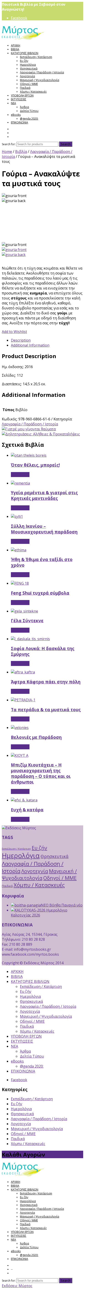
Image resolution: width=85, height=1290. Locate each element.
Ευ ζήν (24, 61)
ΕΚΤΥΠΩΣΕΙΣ (18, 99)
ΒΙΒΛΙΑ (15, 49)
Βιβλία (21, 151)
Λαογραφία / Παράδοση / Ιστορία (42, 72)
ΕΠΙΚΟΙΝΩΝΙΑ (19, 122)
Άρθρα (24, 107)
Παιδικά (25, 88)
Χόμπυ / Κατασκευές (33, 92)
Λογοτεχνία (27, 76)
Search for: (9, 144)
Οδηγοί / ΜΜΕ (29, 84)
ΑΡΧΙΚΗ (15, 45)
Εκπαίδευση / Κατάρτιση (36, 57)
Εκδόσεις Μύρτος (17, 1285)
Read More (20, 474)
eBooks (16, 115)
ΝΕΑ (13, 103)
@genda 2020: (29, 119)
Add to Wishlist (14, 331)
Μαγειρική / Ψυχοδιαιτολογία (39, 80)
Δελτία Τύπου (29, 111)
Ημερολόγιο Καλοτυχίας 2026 (39, 913)
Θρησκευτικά (28, 68)
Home (7, 151)
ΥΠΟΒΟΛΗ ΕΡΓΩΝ (22, 95)
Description (21, 340)
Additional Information (30, 345)
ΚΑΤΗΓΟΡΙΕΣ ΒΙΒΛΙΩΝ (24, 53)
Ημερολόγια (28, 65)
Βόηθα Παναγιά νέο (66, 905)
